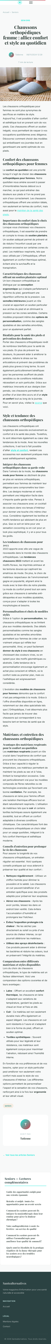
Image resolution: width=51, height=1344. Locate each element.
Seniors (15, 12)
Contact (6, 1326)
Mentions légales (10, 1321)
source (38, 402)
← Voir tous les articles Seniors (19, 1155)
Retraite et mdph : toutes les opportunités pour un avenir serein (23, 1203)
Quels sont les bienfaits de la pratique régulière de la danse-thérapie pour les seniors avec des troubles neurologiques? (25, 1252)
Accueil (6, 12)
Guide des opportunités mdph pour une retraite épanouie (23, 1193)
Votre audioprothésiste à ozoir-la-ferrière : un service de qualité (23, 1227)
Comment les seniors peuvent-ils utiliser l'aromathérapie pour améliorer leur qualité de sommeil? (24, 1238)
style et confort (19, 450)
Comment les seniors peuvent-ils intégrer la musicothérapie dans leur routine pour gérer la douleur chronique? (24, 1215)
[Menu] (31, 2)
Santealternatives (14, 1283)
